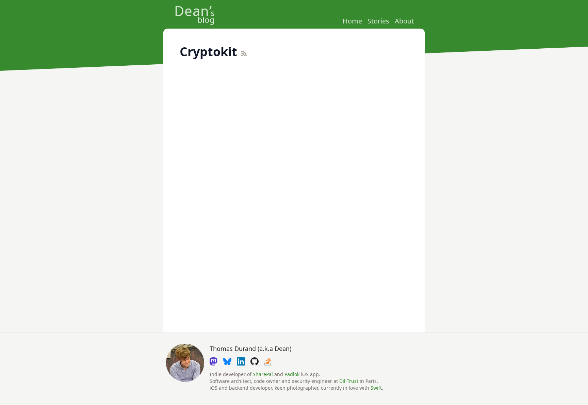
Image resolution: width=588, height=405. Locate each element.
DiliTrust (348, 381)
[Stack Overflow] (268, 361)
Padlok (291, 374)
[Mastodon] (214, 361)
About (404, 21)
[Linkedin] (241, 361)
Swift (376, 388)
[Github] (254, 361)
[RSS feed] (256, 53)
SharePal (263, 374)
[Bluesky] (227, 361)
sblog (194, 15)
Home (352, 21)
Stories (378, 21)
